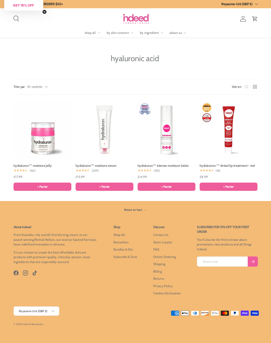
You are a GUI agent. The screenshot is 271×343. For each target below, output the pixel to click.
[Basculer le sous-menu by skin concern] (132, 32)
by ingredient (149, 33)
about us (176, 33)
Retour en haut (133, 209)
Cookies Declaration (167, 293)
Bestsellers (121, 242)
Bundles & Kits (123, 249)
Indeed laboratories (32, 324)
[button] (255, 18)
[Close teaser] (44, 12)
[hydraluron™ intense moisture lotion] (166, 130)
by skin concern (118, 33)
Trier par (19, 87)
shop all (90, 33)
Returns (158, 279)
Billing (157, 271)
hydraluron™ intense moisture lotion (163, 166)
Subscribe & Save (125, 257)
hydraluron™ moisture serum (96, 166)
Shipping (159, 264)
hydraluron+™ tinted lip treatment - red (227, 166)
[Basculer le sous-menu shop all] (98, 32)
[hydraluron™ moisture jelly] (42, 130)
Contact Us (161, 235)
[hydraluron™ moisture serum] (104, 130)
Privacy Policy (163, 286)
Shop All (119, 235)
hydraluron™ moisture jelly (33, 166)
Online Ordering (164, 257)
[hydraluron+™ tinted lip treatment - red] (228, 130)
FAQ (156, 249)
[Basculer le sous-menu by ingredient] (161, 32)
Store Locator (162, 242)
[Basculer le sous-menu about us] (184, 32)
